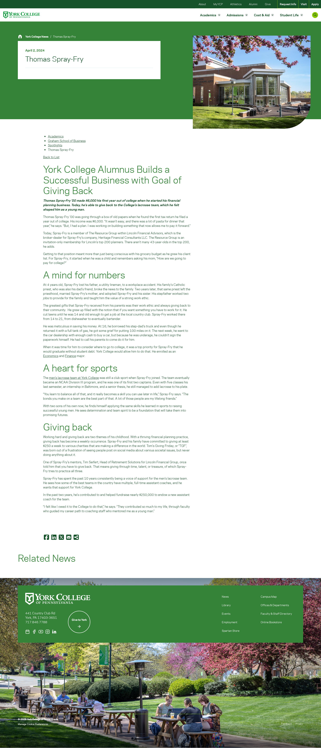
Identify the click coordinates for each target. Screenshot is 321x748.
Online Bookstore (271, 622)
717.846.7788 (36, 622)
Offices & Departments (275, 605)
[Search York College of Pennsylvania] (315, 15)
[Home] (21, 36)
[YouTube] (41, 631)
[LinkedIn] (54, 631)
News (225, 596)
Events (226, 613)
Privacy (299, 723)
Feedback (286, 723)
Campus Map (269, 596)
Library (226, 605)
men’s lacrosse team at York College (74, 378)
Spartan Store (230, 631)
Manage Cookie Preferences (33, 724)
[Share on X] (61, 537)
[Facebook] (34, 631)
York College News (36, 36)
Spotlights (55, 145)
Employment (229, 622)
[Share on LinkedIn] (54, 537)
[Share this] (76, 537)
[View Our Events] (27, 631)
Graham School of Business (67, 141)
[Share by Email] (69, 537)
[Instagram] (47, 631)
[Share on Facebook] (47, 537)
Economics (50, 356)
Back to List (51, 157)
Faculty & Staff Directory (276, 613)
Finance (70, 356)
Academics (56, 136)
